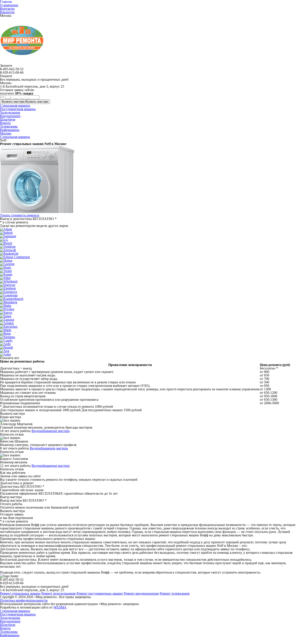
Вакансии (7, 12)
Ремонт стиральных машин (20, 593)
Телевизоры (9, 632)
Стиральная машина (15, 137)
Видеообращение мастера (51, 431)
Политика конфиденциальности (24, 600)
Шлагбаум (7, 625)
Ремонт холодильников (58, 593)
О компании (9, 5)
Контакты (7, 8)
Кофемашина (9, 635)
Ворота (5, 628)
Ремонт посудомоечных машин (100, 593)
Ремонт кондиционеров (141, 593)
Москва (5, 133)
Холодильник (10, 618)
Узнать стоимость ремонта (19, 215)
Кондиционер (10, 621)
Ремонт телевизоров (175, 593)
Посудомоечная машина (18, 614)
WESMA (60, 607)
